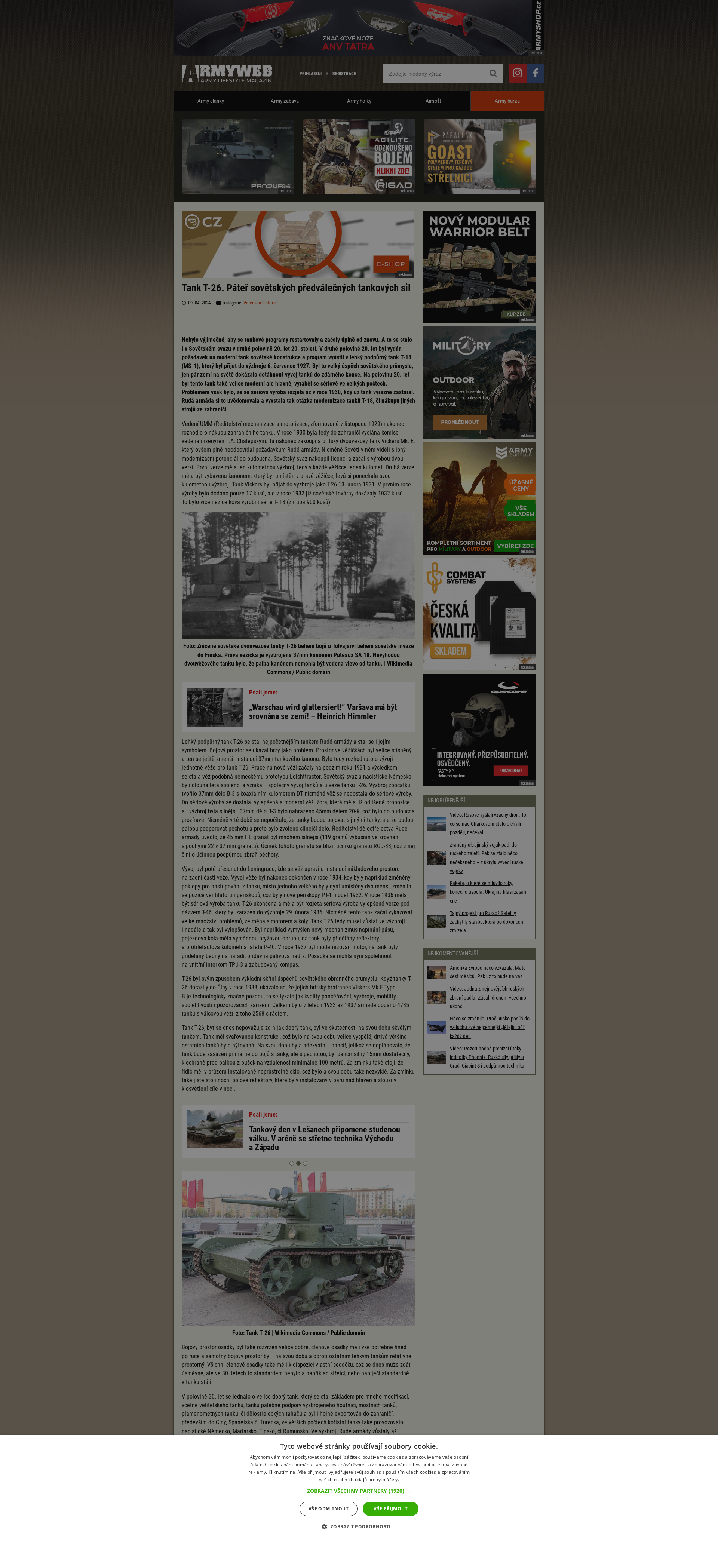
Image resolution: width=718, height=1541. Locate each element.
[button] (359, 1490)
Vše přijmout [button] (391, 1508)
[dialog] (359, 1488)
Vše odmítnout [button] (329, 1508)
